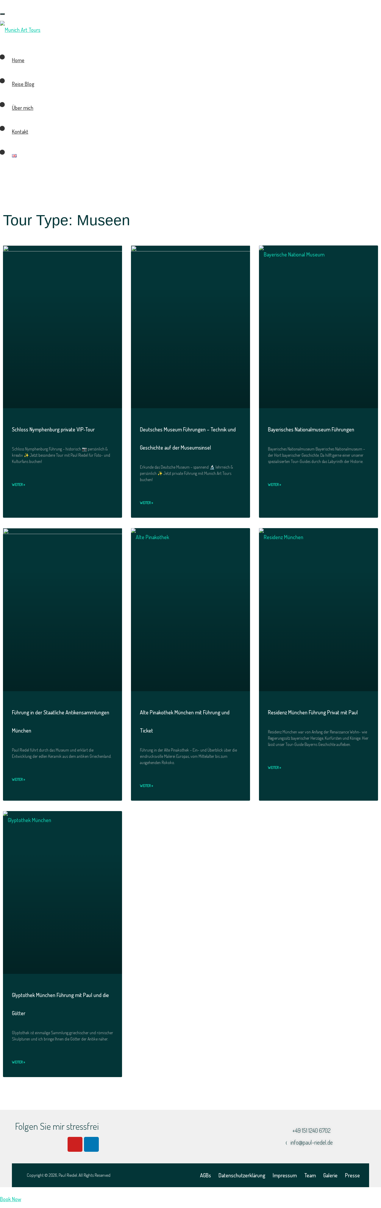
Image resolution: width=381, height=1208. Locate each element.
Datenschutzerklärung (241, 1175)
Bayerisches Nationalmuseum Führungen (311, 429)
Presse (352, 1175)
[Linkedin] (91, 1144)
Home (18, 60)
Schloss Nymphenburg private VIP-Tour (53, 429)
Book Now (10, 1199)
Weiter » (18, 484)
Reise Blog (23, 84)
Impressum (285, 1175)
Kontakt (20, 131)
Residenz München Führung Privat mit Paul (313, 712)
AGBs (205, 1175)
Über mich (22, 107)
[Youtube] (75, 1144)
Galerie (330, 1175)
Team (310, 1175)
